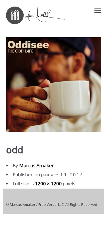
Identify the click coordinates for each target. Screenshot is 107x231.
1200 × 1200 (48, 183)
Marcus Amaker (36, 165)
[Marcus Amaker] (35, 15)
